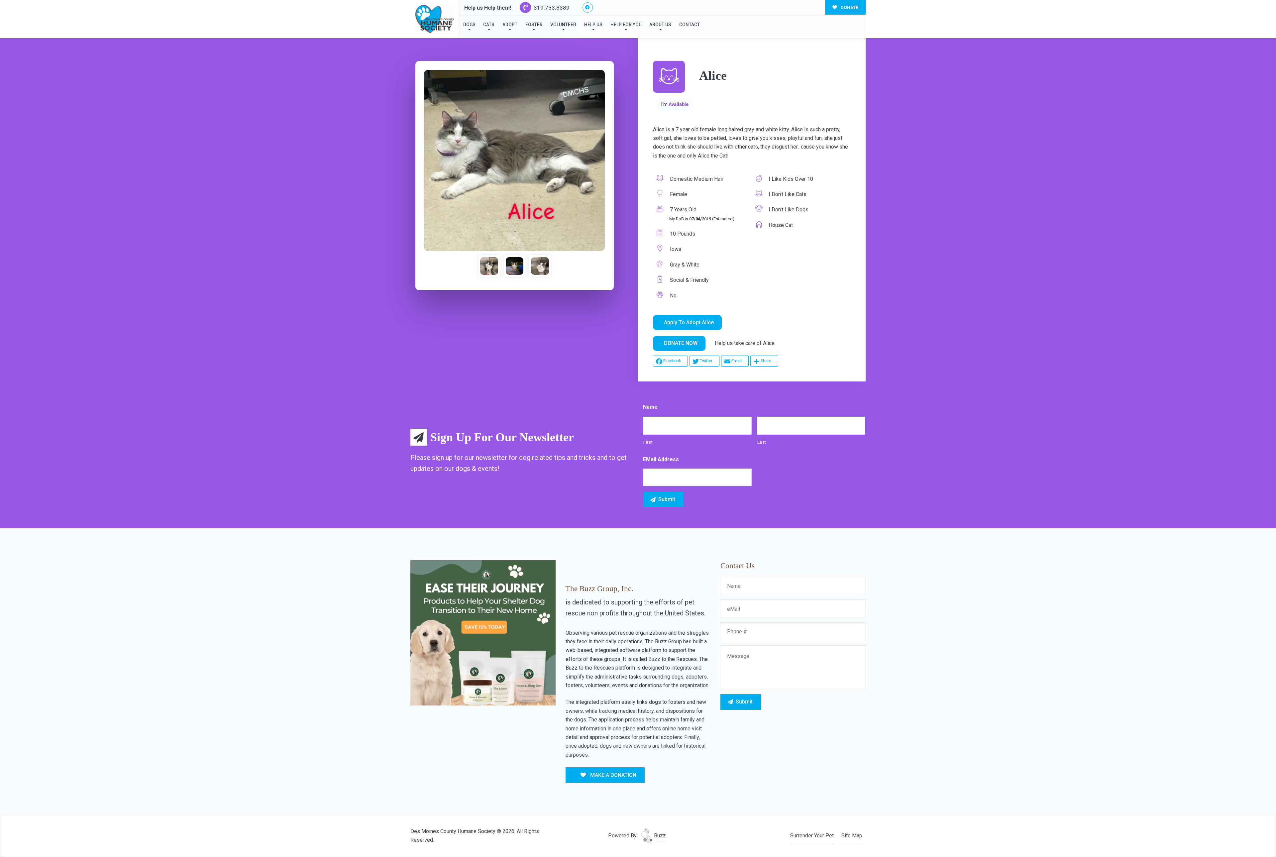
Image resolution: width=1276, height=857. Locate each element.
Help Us (593, 24)
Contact (689, 24)
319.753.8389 (551, 7)
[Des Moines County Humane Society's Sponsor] (483, 632)
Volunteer (563, 24)
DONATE (849, 7)
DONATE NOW (680, 343)
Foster (534, 24)
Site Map (851, 835)
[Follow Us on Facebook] (588, 7)
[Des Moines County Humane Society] (434, 19)
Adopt (509, 24)
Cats (488, 24)
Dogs (469, 24)
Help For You (626, 24)
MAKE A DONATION (612, 775)
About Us (660, 24)
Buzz (659, 835)
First (648, 442)
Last (762, 442)
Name (650, 407)
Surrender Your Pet (812, 835)
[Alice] (514, 160)
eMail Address (661, 459)
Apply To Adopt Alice (689, 322)
